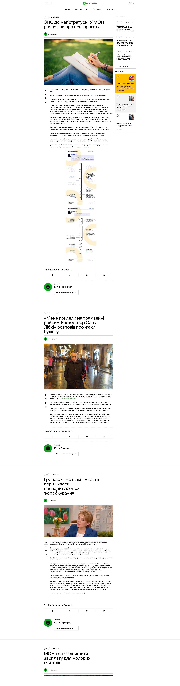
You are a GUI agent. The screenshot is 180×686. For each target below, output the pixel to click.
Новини (67, 9)
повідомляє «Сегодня (69, 398)
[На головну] (90, 3)
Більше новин (124, 66)
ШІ (87, 9)
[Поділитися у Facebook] (46, 98)
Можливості (111, 9)
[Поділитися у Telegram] (46, 90)
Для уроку (78, 9)
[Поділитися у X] (46, 94)
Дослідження (97, 9)
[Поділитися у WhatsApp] (46, 102)
